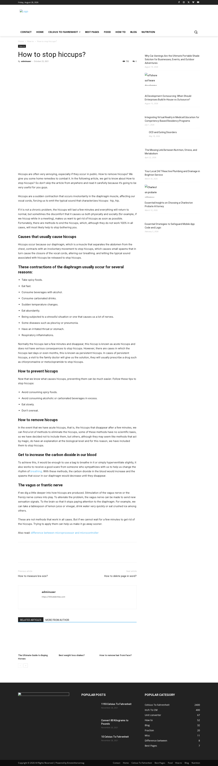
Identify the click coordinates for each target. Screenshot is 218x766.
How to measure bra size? (33, 576)
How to (30, 41)
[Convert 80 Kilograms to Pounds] (89, 725)
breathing (36, 471)
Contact (116, 762)
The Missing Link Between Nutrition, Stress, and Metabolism (171, 152)
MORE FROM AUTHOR (57, 620)
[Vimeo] (193, 2)
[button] (196, 32)
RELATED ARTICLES (30, 620)
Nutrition (196, 762)
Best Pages (160, 762)
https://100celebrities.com (53, 597)
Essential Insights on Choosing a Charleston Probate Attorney (169, 204)
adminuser (26, 61)
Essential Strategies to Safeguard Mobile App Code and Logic (170, 226)
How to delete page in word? (120, 576)
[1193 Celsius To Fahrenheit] (89, 708)
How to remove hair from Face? (115, 655)
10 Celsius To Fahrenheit (115, 736)
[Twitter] (189, 2)
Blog (187, 762)
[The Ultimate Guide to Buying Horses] (36, 639)
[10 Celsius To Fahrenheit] (89, 741)
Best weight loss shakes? (72, 655)
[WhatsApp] (45, 69)
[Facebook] (179, 2)
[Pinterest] (37, 69)
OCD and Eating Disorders (163, 132)
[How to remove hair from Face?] (118, 639)
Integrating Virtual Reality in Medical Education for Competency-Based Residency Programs (172, 119)
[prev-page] (20, 665)
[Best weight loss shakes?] (77, 639)
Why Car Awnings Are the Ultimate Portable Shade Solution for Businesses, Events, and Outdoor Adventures (172, 59)
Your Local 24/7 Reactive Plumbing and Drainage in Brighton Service (172, 173)
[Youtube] (198, 2)
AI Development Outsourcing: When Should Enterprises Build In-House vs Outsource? (168, 98)
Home (21, 41)
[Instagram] (184, 2)
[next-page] (26, 665)
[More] (53, 69)
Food (170, 762)
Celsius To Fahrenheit (141, 762)
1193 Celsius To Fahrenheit (116, 704)
